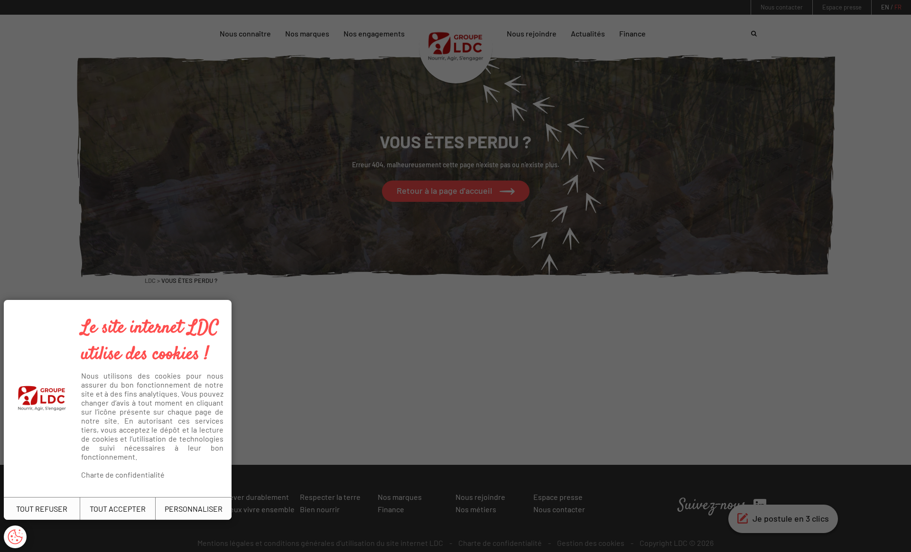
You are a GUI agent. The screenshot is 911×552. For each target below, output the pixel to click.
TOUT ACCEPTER (118, 508)
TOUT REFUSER (41, 508)
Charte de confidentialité (123, 474)
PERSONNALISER (194, 508)
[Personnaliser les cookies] (15, 536)
